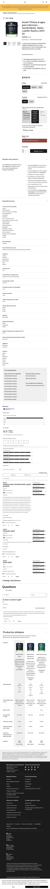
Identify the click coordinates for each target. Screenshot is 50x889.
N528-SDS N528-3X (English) (10, 394)
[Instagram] (28, 767)
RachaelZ (4, 488)
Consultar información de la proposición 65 (35, 385)
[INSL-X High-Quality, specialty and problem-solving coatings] (12, 846)
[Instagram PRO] (31, 767)
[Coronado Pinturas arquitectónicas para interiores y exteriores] (12, 856)
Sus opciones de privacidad (12, 797)
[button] (43, 2)
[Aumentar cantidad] (28, 151)
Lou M (4, 564)
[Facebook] (25, 767)
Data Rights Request (11, 794)
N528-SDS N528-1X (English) (10, 388)
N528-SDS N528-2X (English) (10, 391)
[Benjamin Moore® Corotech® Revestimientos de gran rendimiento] (12, 836)
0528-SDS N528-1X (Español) (10, 375)
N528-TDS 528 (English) (31, 375)
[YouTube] (34, 767)
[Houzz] (28, 769)
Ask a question (9, 590)
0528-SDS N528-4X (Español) (10, 386)
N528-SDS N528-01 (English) (10, 399)
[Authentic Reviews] (9, 409)
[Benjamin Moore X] (25, 769)
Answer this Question (40, 608)
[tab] (5, 44)
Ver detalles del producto (27, 54)
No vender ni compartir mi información (15, 793)
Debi (3, 601)
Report (17, 525)
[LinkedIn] (31, 769)
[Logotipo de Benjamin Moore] (25, 2)
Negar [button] (13, 886)
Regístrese (8, 766)
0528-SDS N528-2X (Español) (10, 378)
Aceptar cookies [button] (36, 886)
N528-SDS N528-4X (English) (10, 396)
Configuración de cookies (34, 883)
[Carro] (46, 2)
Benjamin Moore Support (7, 616)
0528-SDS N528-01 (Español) (10, 381)
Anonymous (5, 533)
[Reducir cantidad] (23, 151)
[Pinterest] (38, 767)
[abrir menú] (3, 2)
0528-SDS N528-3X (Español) (10, 383)
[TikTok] (34, 769)
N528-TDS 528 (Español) (31, 378)
